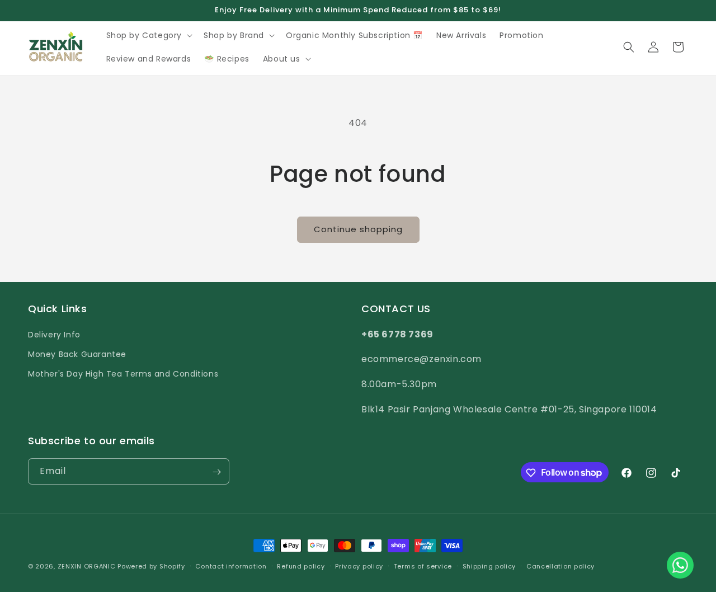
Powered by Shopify (151, 566)
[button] (148, 35)
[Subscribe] (216, 472)
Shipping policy (489, 565)
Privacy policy (359, 565)
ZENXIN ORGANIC (87, 566)
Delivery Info (54, 334)
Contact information (230, 565)
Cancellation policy (560, 565)
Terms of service (423, 565)
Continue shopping (358, 229)
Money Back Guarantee (77, 353)
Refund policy (300, 565)
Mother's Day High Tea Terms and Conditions (123, 373)
